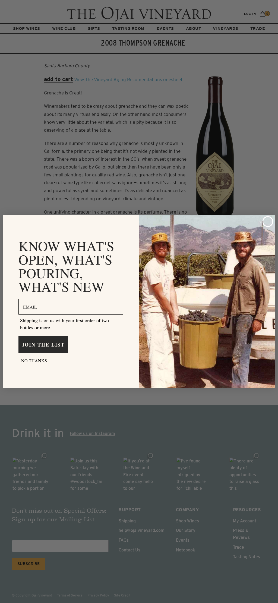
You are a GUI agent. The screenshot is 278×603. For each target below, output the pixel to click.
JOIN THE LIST (43, 344)
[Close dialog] (268, 221)
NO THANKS (34, 360)
